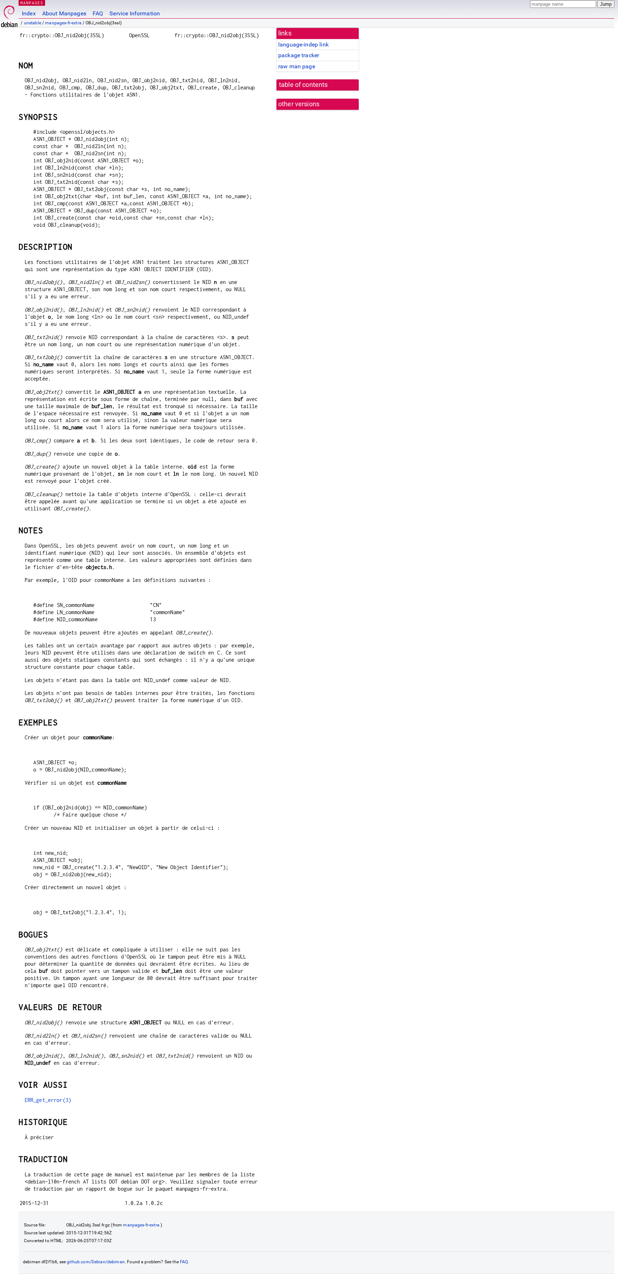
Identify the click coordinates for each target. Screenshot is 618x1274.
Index (29, 13)
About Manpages (64, 13)
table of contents (303, 84)
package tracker (298, 55)
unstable (32, 22)
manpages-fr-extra (63, 22)
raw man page (296, 66)
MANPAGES (31, 2)
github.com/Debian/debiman (96, 1261)
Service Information (134, 13)
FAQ (98, 13)
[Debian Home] (9, 14)
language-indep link (303, 44)
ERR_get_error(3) (48, 1100)
